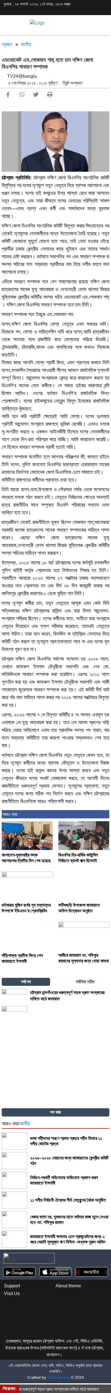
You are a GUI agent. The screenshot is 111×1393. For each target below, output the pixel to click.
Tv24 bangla (58, 1377)
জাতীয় (26, 44)
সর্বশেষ (26, 981)
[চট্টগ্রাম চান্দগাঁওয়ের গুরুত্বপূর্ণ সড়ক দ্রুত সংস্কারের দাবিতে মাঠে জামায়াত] (14, 996)
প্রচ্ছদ (7, 44)
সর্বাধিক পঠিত (85, 981)
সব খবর (55, 1112)
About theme (68, 1285)
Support (12, 1285)
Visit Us (12, 1293)
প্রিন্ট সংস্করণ (73, 83)
